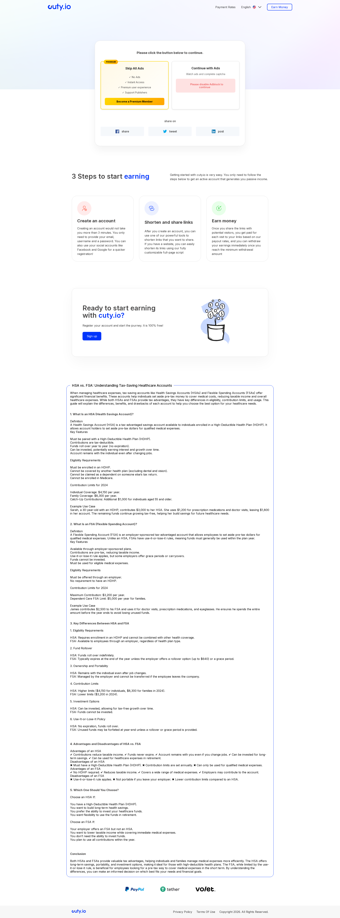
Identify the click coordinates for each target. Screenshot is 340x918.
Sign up (92, 336)
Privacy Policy (182, 912)
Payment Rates (225, 7)
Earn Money (279, 7)
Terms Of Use (205, 912)
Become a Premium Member (135, 101)
